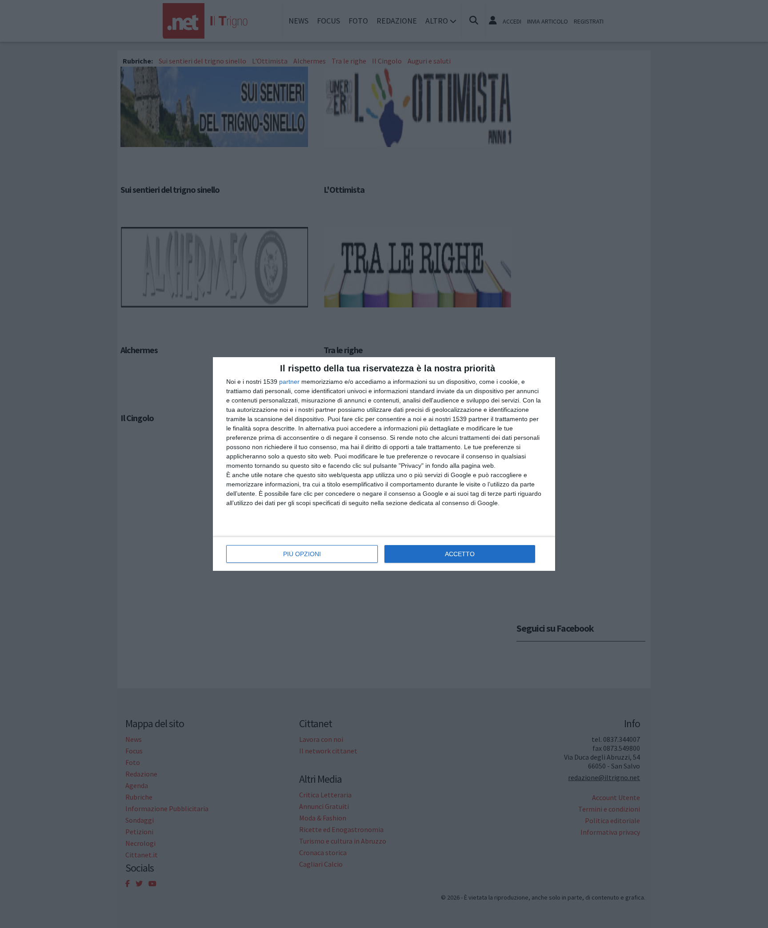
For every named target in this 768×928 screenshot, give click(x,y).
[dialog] (384, 464)
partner (289, 381)
